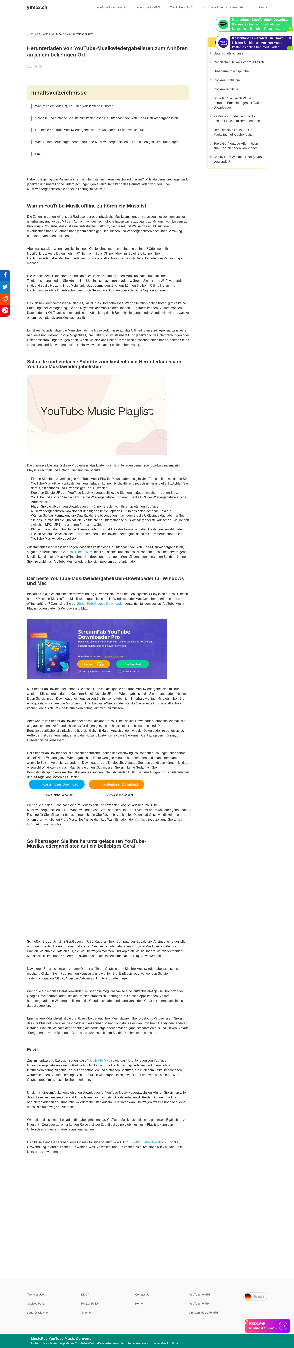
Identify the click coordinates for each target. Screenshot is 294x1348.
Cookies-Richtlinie (227, 80)
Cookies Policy (36, 1303)
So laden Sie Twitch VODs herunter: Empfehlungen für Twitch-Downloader (238, 103)
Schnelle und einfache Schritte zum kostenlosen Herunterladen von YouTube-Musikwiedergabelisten (106, 118)
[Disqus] (147, 1227)
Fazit (38, 154)
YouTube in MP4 (81, 552)
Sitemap (86, 1312)
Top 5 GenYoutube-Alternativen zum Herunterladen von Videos (236, 146)
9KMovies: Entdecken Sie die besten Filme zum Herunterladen (237, 119)
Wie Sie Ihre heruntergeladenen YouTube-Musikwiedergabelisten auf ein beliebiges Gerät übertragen (107, 142)
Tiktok (146, 1142)
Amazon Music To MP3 (203, 1312)
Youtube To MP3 (98, 1060)
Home (139, 1303)
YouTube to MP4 (199, 1303)
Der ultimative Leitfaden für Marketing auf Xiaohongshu (233, 132)
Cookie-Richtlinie (226, 89)
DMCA (85, 1294)
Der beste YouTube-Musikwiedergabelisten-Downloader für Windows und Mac (90, 130)
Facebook (159, 1142)
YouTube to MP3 (199, 1294)
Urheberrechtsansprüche (231, 71)
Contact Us (142, 1294)
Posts (44, 33)
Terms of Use (35, 1294)
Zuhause (32, 33)
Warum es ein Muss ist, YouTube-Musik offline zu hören (74, 106)
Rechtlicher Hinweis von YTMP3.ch (239, 62)
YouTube (141, 819)
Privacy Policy (90, 1303)
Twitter (135, 1142)
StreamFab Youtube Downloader (100, 603)
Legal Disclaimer (37, 1312)
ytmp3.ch (37, 7)
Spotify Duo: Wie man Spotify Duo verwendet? (238, 159)
